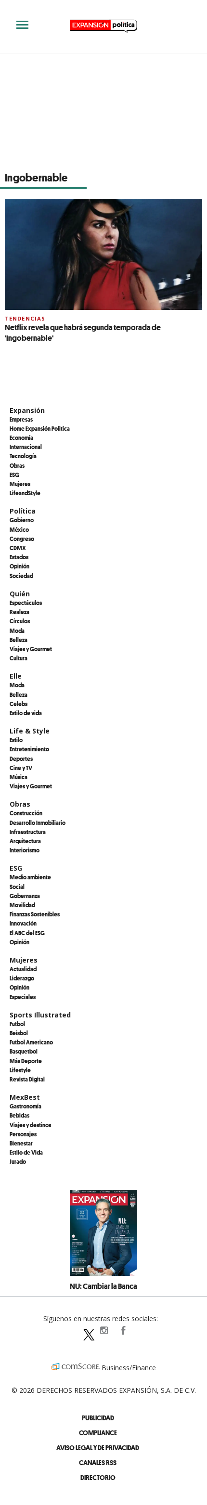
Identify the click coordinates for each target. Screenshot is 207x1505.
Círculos (20, 621)
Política (23, 510)
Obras (17, 465)
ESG (14, 474)
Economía (21, 437)
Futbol (17, 1023)
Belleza (18, 639)
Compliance (98, 1432)
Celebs (18, 703)
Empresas (21, 419)
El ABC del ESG (27, 932)
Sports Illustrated (40, 1014)
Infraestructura (28, 831)
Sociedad (21, 575)
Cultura (18, 658)
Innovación (23, 923)
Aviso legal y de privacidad (97, 1447)
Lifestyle (20, 1070)
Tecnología (23, 455)
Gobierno (22, 519)
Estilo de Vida (26, 1152)
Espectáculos (26, 602)
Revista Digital (27, 1079)
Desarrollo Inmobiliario (37, 822)
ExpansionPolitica (123, 1330)
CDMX (18, 547)
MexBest (25, 1097)
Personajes (23, 1134)
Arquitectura (25, 840)
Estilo (16, 739)
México (19, 529)
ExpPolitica (84, 1330)
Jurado (18, 1161)
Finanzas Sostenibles (35, 914)
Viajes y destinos (30, 1124)
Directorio (98, 1477)
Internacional (26, 446)
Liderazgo (22, 978)
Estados (19, 557)
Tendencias (25, 318)
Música (18, 776)
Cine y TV (21, 767)
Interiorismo (24, 850)
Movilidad (22, 904)
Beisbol (19, 1033)
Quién (20, 593)
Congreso (22, 538)
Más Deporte (26, 1060)
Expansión (27, 410)
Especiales (23, 996)
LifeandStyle (25, 493)
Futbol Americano (31, 1042)
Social (17, 886)
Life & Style (30, 730)
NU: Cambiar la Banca (103, 1286)
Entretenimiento (29, 749)
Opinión (19, 566)
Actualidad (23, 969)
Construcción (26, 813)
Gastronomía (25, 1106)
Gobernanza (25, 895)
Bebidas (19, 1115)
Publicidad (98, 1417)
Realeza (19, 611)
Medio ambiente (30, 877)
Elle (16, 676)
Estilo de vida (26, 712)
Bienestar (21, 1143)
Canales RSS (97, 1462)
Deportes (21, 758)
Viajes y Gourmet (31, 648)
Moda (17, 630)
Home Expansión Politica (40, 428)
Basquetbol (24, 1051)
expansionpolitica (103, 1330)
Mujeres (20, 483)
